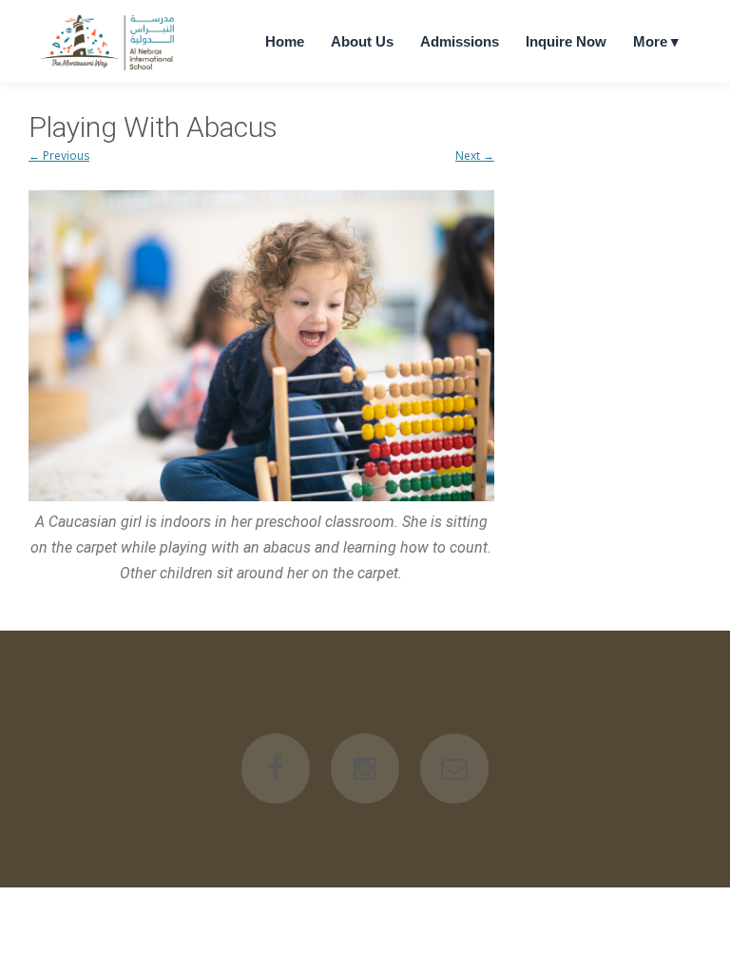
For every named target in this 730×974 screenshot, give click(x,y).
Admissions (459, 41)
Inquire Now (566, 41)
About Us (362, 41)
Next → (474, 155)
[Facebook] (275, 768)
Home (284, 41)
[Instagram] (365, 768)
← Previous (59, 155)
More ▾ (656, 41)
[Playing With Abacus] (261, 345)
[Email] (454, 768)
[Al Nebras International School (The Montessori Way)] (109, 70)
